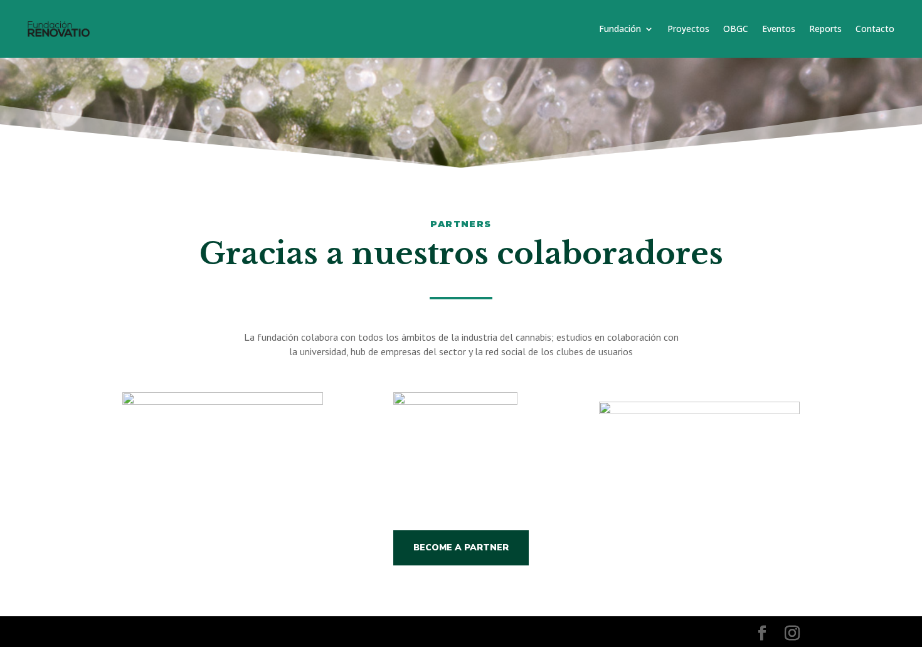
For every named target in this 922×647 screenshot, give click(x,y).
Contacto (875, 29)
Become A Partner (461, 547)
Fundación (620, 29)
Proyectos (688, 29)
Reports (825, 29)
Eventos (778, 29)
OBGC (735, 29)
